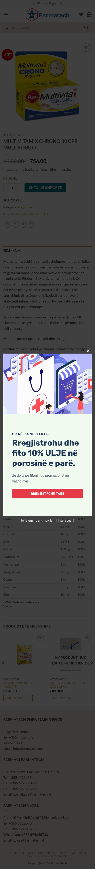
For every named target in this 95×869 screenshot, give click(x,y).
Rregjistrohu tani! (47, 493)
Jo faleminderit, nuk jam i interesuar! (47, 520)
